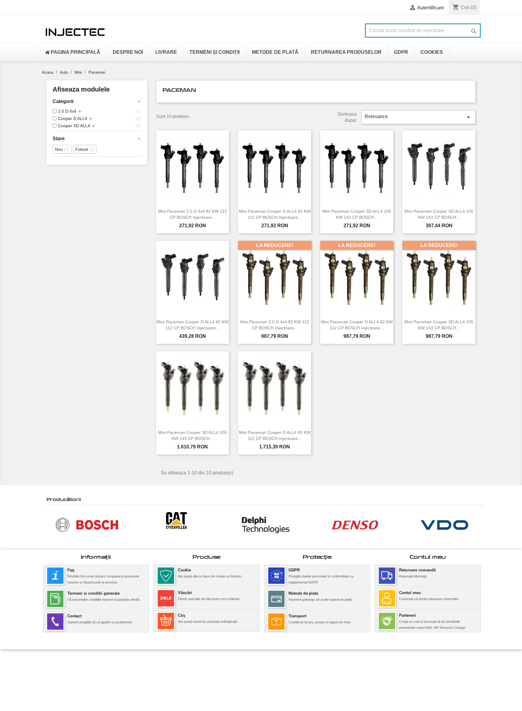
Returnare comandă (417, 570)
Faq (70, 570)
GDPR (294, 570)
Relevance (418, 117)
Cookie (184, 570)
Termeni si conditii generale (93, 593)
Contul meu (410, 592)
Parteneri (407, 615)
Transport (297, 616)
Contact (74, 616)
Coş (181, 615)
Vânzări (185, 592)
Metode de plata (303, 593)
